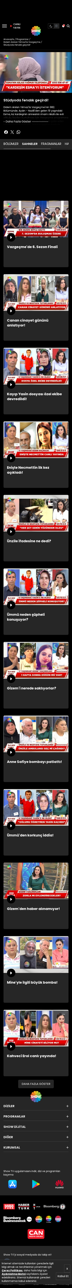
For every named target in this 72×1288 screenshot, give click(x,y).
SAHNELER (30, 144)
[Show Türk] (48, 1219)
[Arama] (68, 26)
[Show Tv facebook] (5, 132)
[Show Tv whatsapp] (18, 132)
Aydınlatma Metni (14, 1274)
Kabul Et (63, 1276)
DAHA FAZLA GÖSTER (36, 1084)
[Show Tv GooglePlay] (36, 1184)
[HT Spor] (36, 1206)
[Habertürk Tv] (24, 1206)
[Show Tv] (36, 31)
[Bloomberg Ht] (55, 1206)
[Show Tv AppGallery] (60, 1184)
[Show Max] (58, 1219)
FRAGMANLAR (51, 144)
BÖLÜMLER (11, 144)
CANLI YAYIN (16, 25)
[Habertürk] (9, 1206)
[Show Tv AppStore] (12, 1184)
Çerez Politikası (12, 1270)
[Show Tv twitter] (12, 132)
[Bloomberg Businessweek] (17, 1219)
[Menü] (4, 26)
